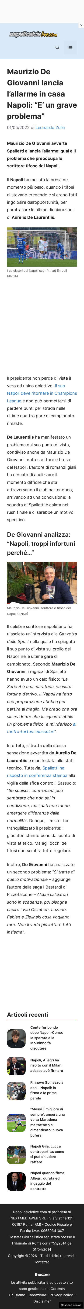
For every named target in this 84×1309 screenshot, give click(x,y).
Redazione (37, 1295)
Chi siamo (17, 1295)
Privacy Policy (61, 1295)
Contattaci (42, 1262)
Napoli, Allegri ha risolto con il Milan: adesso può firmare (46, 1065)
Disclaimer (42, 1301)
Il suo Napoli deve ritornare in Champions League (42, 393)
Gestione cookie (71, 1305)
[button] (57, 48)
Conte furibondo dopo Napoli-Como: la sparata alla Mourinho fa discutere (46, 1037)
